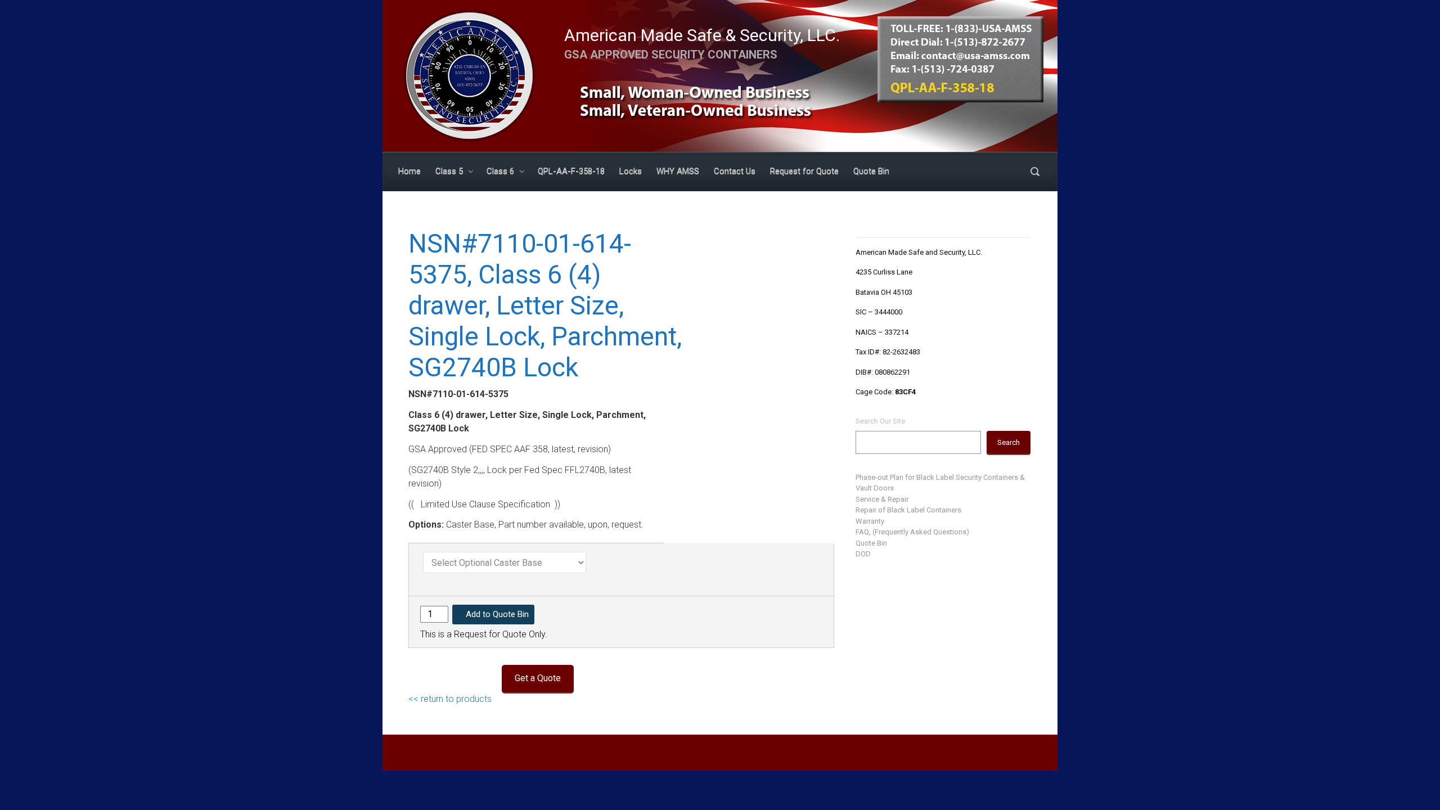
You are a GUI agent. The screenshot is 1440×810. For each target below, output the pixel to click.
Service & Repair (882, 499)
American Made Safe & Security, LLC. (702, 35)
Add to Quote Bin (497, 614)
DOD (863, 554)
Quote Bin (871, 543)
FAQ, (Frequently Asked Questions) (912, 532)
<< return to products (450, 699)
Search (1008, 442)
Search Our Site (880, 421)
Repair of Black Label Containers (908, 510)
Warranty (870, 521)
